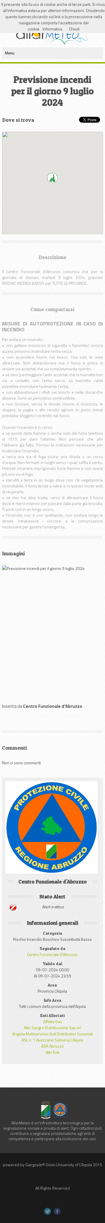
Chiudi (74, 29)
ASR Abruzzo (52, 1046)
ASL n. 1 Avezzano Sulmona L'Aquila (52, 1040)
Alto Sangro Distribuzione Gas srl (52, 1028)
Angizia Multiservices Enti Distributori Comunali (52, 1034)
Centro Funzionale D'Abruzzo (52, 954)
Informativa (52, 29)
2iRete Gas (52, 1021)
